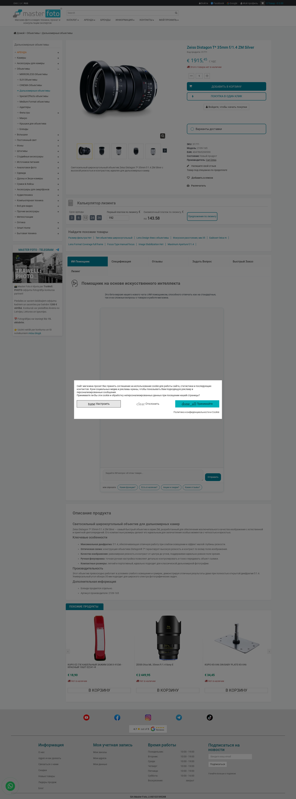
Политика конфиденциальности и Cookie (196, 412)
